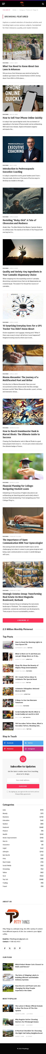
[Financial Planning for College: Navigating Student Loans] (23, 466)
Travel (5, 886)
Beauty (5, 813)
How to (5, 841)
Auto (4, 810)
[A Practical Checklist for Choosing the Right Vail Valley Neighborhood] (8, 1033)
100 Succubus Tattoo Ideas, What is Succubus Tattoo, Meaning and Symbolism (29, 725)
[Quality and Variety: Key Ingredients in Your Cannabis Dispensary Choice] (23, 252)
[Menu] (3, 3)
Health (5, 834)
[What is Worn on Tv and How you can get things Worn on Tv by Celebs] (8, 656)
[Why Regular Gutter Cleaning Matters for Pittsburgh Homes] (8, 1021)
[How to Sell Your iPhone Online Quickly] (23, 98)
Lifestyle (6, 852)
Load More (22, 620)
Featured (6, 827)
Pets (4, 859)
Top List (5, 879)
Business (6, 817)
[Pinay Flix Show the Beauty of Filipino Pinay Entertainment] (8, 668)
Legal (4, 848)
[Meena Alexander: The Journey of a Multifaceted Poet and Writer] (23, 358)
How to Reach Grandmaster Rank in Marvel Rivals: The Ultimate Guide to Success (21, 434)
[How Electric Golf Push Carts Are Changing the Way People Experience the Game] (8, 988)
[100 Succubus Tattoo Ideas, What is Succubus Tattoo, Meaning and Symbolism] (8, 726)
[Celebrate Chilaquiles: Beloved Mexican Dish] (8, 691)
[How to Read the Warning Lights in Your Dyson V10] (8, 645)
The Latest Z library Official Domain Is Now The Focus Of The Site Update (29, 1008)
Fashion (5, 824)
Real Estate (6, 862)
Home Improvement (9, 838)
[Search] (43, 3)
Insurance (6, 845)
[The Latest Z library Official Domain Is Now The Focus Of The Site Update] (8, 1008)
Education (6, 820)
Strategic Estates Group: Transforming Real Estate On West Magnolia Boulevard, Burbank (22, 596)
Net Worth (6, 855)
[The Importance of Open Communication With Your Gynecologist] (23, 520)
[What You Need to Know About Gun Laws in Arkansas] (23, 47)
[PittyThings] (23, 3)
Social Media (7, 865)
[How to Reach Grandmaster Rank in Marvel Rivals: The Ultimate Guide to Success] (23, 412)
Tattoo (5, 872)
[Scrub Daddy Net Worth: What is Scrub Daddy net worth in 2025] (8, 715)
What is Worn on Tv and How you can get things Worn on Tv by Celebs (27, 656)
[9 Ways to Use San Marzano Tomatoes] (8, 703)
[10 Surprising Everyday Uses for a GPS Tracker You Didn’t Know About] (23, 306)
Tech (4, 876)
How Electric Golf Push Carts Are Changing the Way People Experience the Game (27, 988)
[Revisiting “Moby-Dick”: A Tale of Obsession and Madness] (23, 201)
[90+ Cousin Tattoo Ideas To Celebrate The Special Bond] (8, 680)
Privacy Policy (19, 794)
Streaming (6, 869)
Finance (5, 831)
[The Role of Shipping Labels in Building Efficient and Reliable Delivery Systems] (8, 977)
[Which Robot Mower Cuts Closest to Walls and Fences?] (8, 966)
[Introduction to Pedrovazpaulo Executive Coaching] (23, 149)
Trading (5, 883)
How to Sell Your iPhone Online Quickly (22, 117)
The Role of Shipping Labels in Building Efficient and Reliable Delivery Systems (27, 977)
